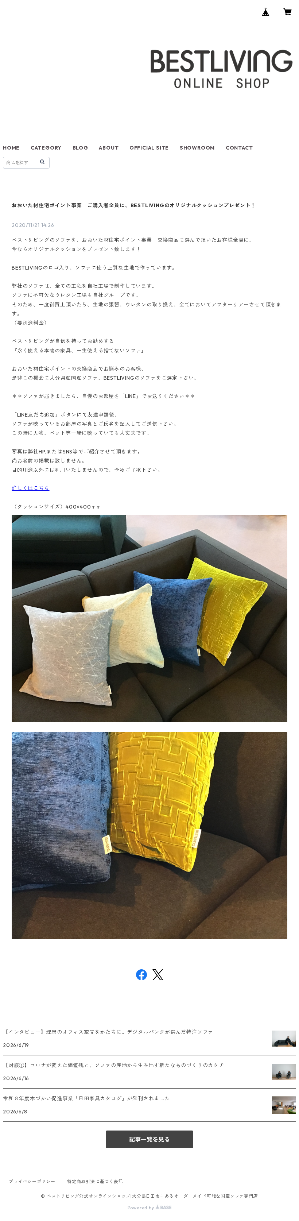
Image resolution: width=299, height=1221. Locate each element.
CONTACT (239, 147)
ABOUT (109, 147)
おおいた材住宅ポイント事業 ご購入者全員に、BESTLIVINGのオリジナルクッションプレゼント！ (134, 205)
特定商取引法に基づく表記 (95, 1181)
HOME (11, 147)
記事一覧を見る (149, 1139)
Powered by (142, 1207)
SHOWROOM (197, 147)
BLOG (80, 147)
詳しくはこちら (31, 488)
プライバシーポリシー (32, 1181)
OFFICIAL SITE (149, 147)
